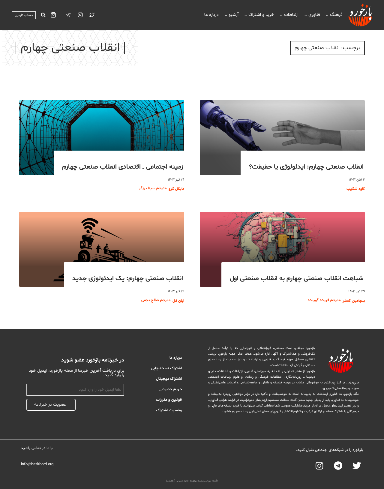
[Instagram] (80, 15)
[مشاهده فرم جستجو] (43, 14)
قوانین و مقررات (169, 400)
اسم (121, 380)
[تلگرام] (69, 15)
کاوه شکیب (355, 189)
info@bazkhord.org (37, 464)
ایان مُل (178, 301)
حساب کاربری (24, 15)
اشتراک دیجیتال (169, 379)
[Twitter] (92, 15)
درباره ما (211, 14)
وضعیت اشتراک (169, 410)
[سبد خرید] (53, 15)
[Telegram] (338, 466)
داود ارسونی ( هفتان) (177, 481)
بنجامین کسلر (354, 301)
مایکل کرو (176, 189)
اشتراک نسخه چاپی (166, 368)
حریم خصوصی (170, 389)
